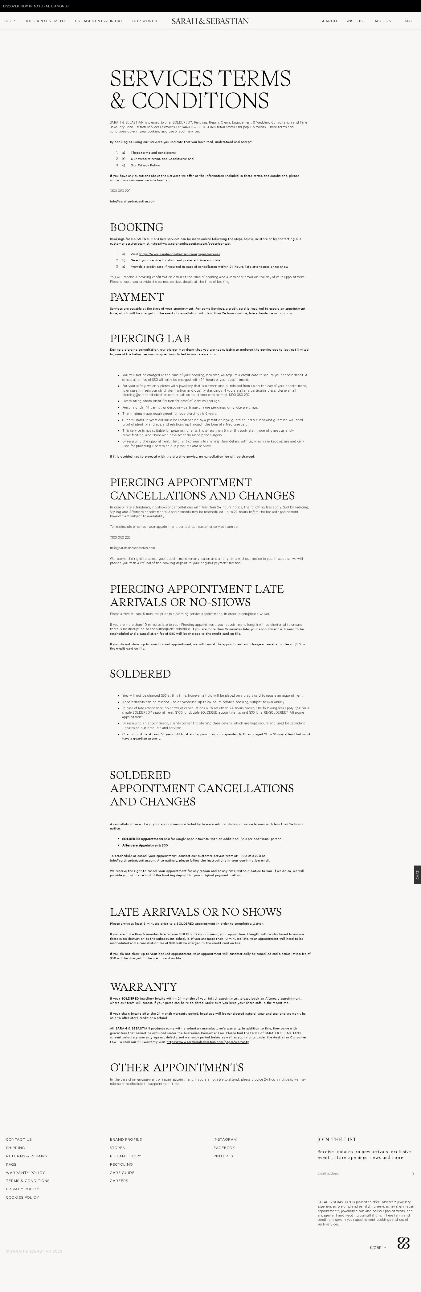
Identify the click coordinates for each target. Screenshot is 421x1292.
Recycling (121, 1164)
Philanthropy (125, 1155)
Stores (117, 1147)
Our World (145, 20)
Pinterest (224, 1155)
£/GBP (376, 1247)
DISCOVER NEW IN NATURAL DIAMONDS (35, 6)
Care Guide (122, 1172)
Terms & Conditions (28, 1180)
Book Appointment (45, 20)
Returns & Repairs (26, 1155)
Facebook (224, 1147)
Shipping (15, 1147)
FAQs (11, 1164)
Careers (119, 1180)
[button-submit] (413, 1173)
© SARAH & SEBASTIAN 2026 (34, 1251)
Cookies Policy (22, 1197)
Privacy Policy (22, 1188)
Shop (10, 20)
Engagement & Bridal (99, 20)
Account (384, 20)
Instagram (225, 1139)
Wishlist (355, 20)
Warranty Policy (25, 1172)
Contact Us (19, 1139)
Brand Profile (126, 1139)
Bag (408, 20)
